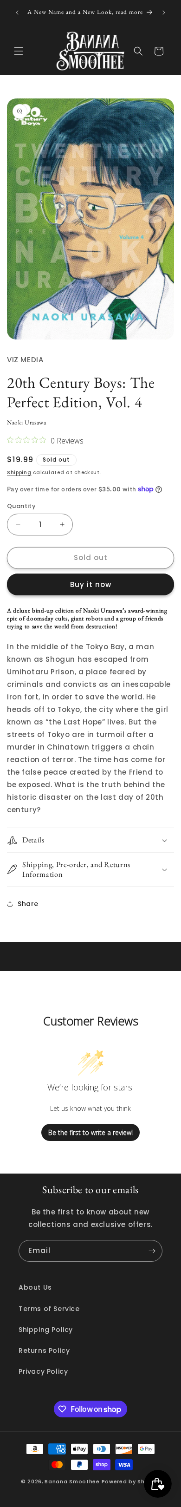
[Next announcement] (164, 12)
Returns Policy (44, 1350)
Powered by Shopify (131, 1481)
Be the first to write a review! (90, 1132)
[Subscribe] (152, 1251)
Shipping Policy (46, 1329)
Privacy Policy (43, 1371)
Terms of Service (49, 1308)
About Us (35, 1287)
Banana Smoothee (72, 1481)
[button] (18, 51)
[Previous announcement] (17, 12)
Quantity (21, 506)
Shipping (19, 472)
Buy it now (90, 584)
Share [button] (28, 903)
